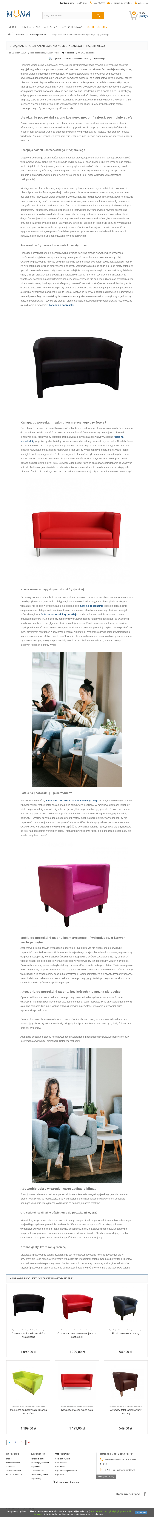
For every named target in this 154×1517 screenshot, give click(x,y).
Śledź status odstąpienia (66, 1482)
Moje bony (59, 1474)
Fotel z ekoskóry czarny (125, 1333)
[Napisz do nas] (121, 3)
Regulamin (35, 1466)
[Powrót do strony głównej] (9, 34)
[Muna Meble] (18, 14)
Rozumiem (141, 1512)
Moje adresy (60, 1466)
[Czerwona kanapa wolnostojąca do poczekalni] (76, 1304)
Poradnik (19, 34)
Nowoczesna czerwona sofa (77, 1410)
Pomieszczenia (30, 27)
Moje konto (62, 1454)
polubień (70, 53)
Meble (13, 27)
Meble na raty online (39, 1474)
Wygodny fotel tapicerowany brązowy (126, 1412)
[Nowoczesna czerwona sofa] (76, 1381)
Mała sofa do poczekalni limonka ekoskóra (28, 1412)
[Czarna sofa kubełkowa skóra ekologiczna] (28, 1304)
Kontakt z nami (67, 3)
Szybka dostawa (72, 27)
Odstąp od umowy (106, 1477)
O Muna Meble (37, 1470)
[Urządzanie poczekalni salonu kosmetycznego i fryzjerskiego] (77, 58)
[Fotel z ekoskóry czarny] (125, 1304)
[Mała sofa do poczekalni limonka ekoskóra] (28, 1381)
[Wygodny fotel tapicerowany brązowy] (125, 1381)
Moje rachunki (61, 1463)
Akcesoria (50, 27)
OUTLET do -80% (97, 27)
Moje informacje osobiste (66, 1470)
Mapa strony (36, 1478)
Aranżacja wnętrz (37, 34)
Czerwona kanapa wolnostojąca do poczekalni (76, 1335)
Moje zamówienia (62, 1459)
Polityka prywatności (40, 1463)
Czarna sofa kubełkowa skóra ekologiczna (28, 1335)
